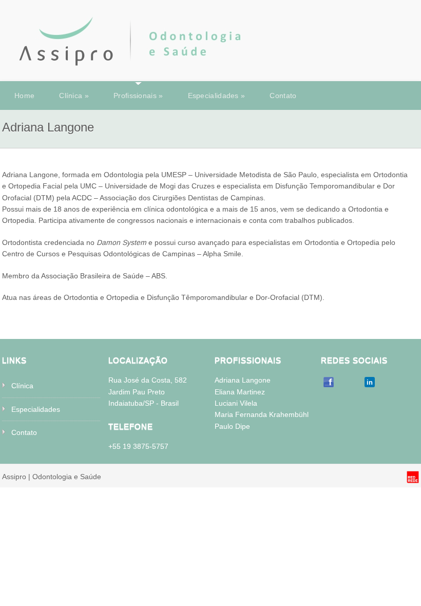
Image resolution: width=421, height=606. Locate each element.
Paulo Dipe (232, 426)
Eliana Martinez (240, 392)
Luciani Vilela (236, 403)
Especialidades (216, 95)
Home (24, 95)
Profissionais (138, 95)
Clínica (74, 95)
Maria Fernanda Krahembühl (262, 414)
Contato (283, 95)
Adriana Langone (243, 380)
